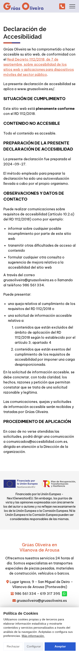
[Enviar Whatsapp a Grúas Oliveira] (64, 593)
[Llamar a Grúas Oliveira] (62, 6)
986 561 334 (25, 593)
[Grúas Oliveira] (23, 6)
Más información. (33, 635)
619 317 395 (50, 593)
